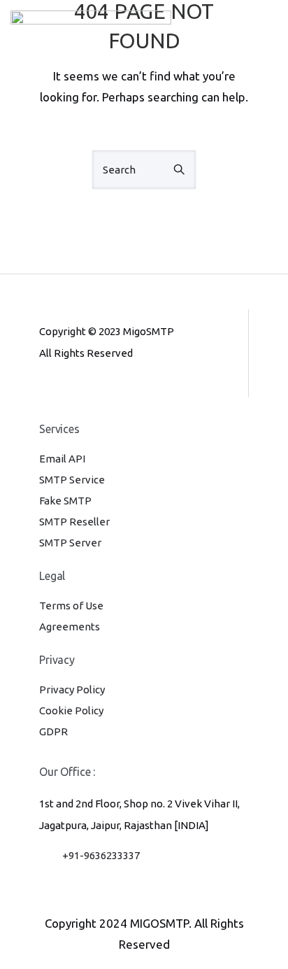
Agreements (69, 626)
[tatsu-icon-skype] (114, 391)
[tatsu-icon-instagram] (68, 391)
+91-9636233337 (101, 855)
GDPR (53, 731)
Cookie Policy (71, 710)
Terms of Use (71, 605)
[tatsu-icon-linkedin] (91, 391)
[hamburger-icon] (262, 32)
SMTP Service (72, 480)
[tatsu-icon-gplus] (45, 391)
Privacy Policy (72, 689)
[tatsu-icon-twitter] (135, 391)
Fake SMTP (65, 501)
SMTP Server (70, 543)
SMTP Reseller (74, 522)
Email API (62, 459)
